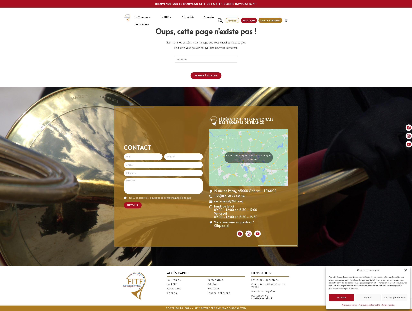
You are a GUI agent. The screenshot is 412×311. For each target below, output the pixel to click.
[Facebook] (409, 127)
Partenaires (215, 280)
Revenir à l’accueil (206, 75)
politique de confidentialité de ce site (170, 197)
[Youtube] (409, 144)
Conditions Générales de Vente (268, 286)
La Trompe (174, 280)
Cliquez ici (221, 225)
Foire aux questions (265, 280)
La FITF (172, 284)
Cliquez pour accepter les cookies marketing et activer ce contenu (248, 157)
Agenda (172, 293)
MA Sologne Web (234, 308)
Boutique (214, 288)
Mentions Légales (387, 305)
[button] (405, 270)
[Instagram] (409, 136)
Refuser (368, 297)
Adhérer (213, 284)
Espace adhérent (219, 293)
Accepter (341, 297)
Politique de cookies (349, 305)
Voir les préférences (394, 297)
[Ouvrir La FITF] (170, 17)
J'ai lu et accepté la (160, 197)
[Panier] (286, 19)
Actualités (174, 288)
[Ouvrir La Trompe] (150, 17)
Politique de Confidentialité (261, 297)
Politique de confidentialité (369, 305)
